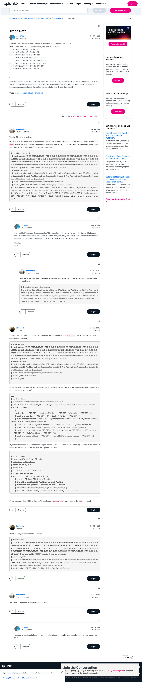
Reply (93, 104)
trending (39, 93)
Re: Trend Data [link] (69, 18)
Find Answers (14, 18)
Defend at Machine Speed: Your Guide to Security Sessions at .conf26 (117, 179)
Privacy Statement (10, 678)
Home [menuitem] (23, 4)
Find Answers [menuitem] (55, 4)
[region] (32, 675)
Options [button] (127, 18)
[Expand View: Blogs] (81, 3)
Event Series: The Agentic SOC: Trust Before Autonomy (117, 135)
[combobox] (57, 10)
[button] (98, 26)
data (17, 93)
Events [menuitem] (68, 4)
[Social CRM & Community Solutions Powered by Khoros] (128, 657)
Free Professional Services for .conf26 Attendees (118, 157)
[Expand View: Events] (72, 3)
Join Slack (118, 80)
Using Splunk (28, 18)
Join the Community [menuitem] (38, 4)
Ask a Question (120, 10)
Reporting (57, 18)
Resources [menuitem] (100, 4)
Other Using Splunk (43, 18)
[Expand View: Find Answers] (62, 3)
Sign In (132, 4)
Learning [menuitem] (87, 4)
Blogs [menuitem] (77, 4)
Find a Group (118, 111)
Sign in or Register (116, 670)
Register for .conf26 (118, 44)
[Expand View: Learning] (92, 3)
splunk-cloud (27, 93)
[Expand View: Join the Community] (47, 3)
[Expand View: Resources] (105, 3)
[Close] (62, 671)
